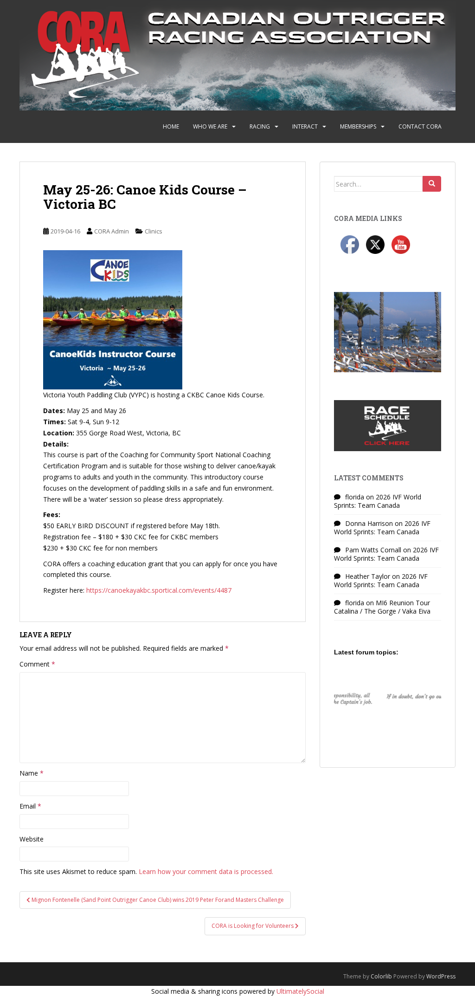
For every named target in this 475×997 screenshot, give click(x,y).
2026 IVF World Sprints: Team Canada (377, 501)
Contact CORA (420, 126)
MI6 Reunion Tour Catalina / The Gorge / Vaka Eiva (382, 606)
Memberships (358, 126)
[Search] (432, 184)
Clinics (153, 231)
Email (30, 806)
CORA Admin (111, 231)
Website (31, 839)
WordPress (441, 976)
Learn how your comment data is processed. (206, 871)
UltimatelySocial (300, 991)
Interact (305, 126)
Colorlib (381, 976)
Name (31, 773)
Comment (37, 664)
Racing (260, 126)
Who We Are (210, 126)
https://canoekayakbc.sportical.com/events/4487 (158, 590)
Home (171, 126)
